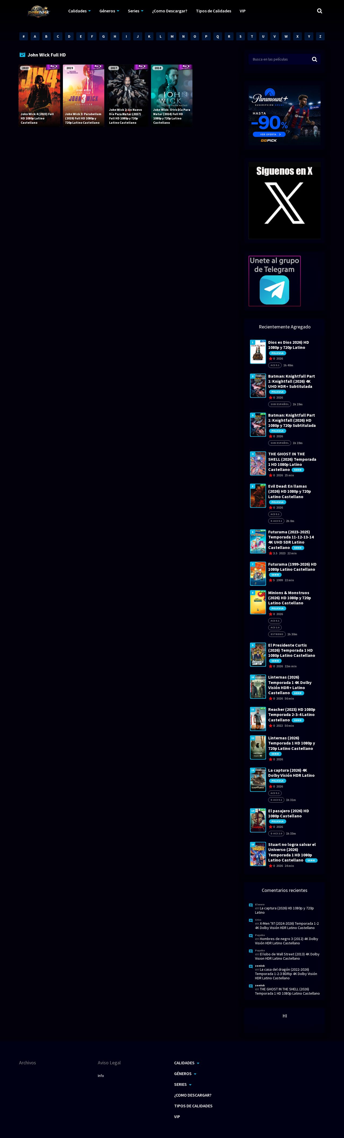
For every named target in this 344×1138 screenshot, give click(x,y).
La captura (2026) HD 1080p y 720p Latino (284, 910)
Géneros (107, 10)
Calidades (77, 10)
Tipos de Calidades (213, 10)
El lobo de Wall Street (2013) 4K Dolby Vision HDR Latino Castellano (287, 956)
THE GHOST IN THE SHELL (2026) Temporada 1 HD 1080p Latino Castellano (287, 991)
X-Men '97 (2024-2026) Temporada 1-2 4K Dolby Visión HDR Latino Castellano (287, 925)
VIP (243, 10)
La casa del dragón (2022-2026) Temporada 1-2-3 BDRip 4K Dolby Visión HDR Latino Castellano (286, 973)
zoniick (260, 965)
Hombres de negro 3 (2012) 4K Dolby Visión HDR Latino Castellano (286, 940)
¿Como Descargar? (169, 10)
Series (133, 10)
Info (101, 1075)
